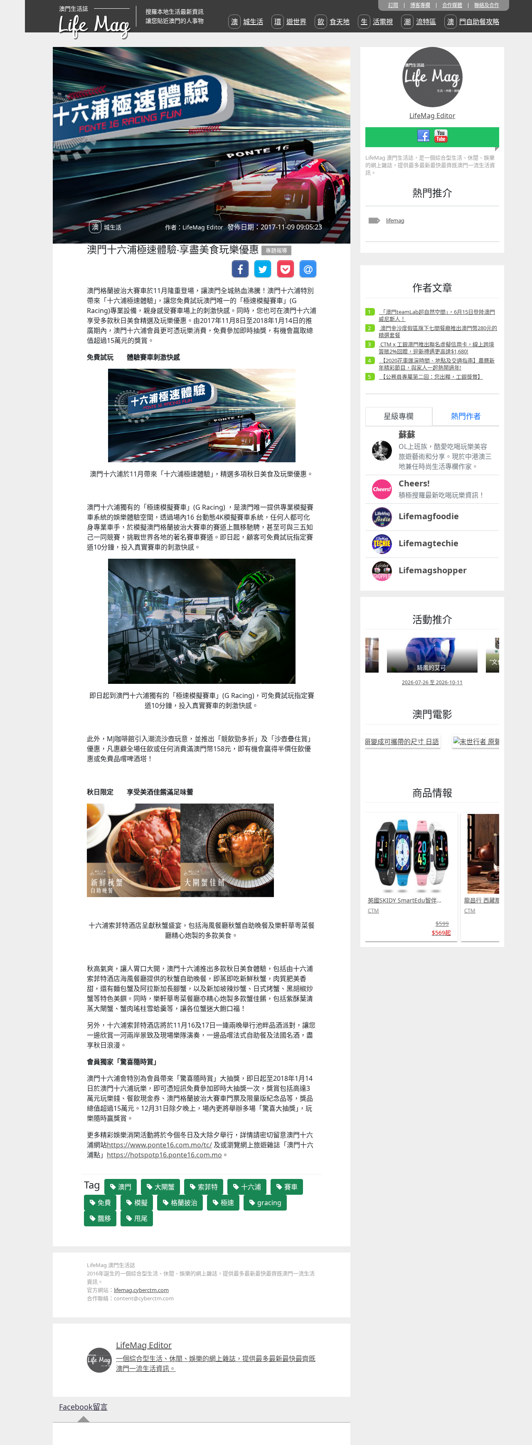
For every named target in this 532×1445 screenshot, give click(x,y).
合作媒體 (452, 5)
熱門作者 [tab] (466, 416)
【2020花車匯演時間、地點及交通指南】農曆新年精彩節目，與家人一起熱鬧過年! (437, 364)
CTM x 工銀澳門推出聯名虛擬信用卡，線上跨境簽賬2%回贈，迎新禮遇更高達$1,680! (436, 347)
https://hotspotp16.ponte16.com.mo (164, 1154)
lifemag (395, 220)
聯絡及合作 (486, 5)
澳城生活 (247, 21)
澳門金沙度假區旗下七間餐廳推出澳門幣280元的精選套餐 (438, 331)
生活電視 (377, 21)
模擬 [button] (140, 1202)
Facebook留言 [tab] (83, 1407)
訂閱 (393, 5)
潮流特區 (420, 21)
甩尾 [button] (140, 1218)
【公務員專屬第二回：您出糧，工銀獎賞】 (431, 376)
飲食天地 (334, 21)
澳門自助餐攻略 (473, 21)
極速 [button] (226, 1202)
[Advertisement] (422, 1078)
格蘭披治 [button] (183, 1202)
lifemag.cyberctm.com (141, 1290)
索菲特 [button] (207, 1186)
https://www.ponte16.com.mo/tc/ (159, 1144)
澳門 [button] (123, 1186)
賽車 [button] (290, 1186)
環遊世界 (290, 21)
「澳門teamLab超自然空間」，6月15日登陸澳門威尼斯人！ (437, 315)
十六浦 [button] (250, 1186)
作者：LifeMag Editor (194, 227)
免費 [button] (103, 1202)
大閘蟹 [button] (164, 1186)
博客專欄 (420, 5)
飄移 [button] (103, 1218)
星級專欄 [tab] (399, 416)
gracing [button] (268, 1202)
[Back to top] (517, 1411)
